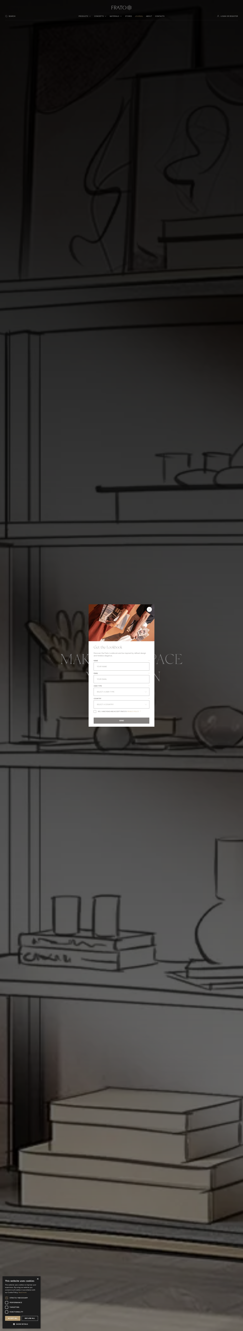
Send (121, 720)
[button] (21, 1324)
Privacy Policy (133, 711)
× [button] (38, 1279)
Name (96, 660)
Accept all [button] (12, 1318)
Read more (23, 1292)
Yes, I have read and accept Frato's (112, 711)
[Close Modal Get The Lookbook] (149, 609)
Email (96, 673)
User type (98, 686)
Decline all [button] (30, 1318)
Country (97, 698)
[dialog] (21, 1302)
